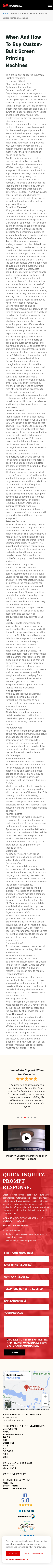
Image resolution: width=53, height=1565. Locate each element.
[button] (18, 1117)
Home (6, 13)
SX (4, 1448)
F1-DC (6, 1431)
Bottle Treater (10, 1485)
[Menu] (49, 5)
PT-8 (5, 1445)
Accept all (13, 1553)
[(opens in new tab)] (26, 1390)
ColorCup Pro (10, 1429)
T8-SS (6, 1437)
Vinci (5, 1457)
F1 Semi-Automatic (13, 1434)
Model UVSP (9, 1468)
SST (5, 1440)
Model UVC (9, 1465)
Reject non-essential (34, 1553)
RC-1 (5, 1454)
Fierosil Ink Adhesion (14, 1488)
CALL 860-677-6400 (15, 1217)
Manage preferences (17, 1559)
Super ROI (8, 1443)
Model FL (8, 1483)
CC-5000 (8, 1451)
